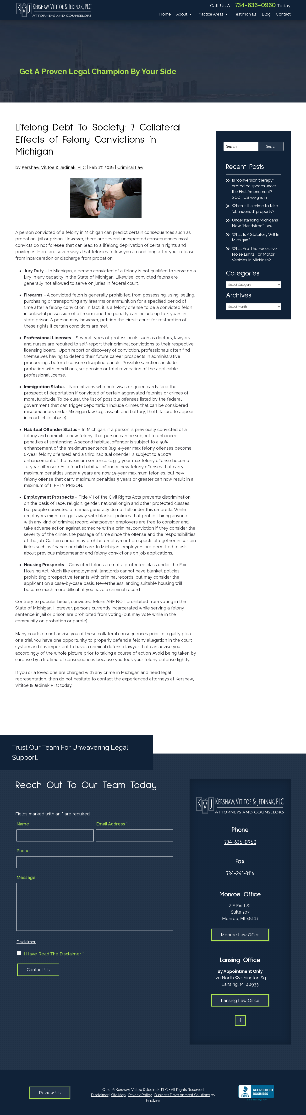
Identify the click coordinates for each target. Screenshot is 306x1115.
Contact (283, 14)
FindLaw (153, 1100)
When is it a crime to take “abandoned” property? (255, 208)
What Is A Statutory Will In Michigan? (255, 237)
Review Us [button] (50, 1092)
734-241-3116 (240, 873)
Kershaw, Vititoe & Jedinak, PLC (54, 167)
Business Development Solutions (182, 1095)
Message (26, 877)
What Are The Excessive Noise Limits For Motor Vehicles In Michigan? (254, 254)
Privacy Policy (140, 1095)
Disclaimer (26, 941)
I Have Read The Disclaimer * (54, 953)
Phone (23, 850)
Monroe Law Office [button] (240, 934)
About (181, 14)
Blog (266, 14)
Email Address (111, 823)
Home (165, 14)
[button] (301, 1080)
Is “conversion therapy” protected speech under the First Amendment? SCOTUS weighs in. (254, 188)
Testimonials (245, 14)
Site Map (118, 1095)
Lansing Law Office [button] (240, 1000)
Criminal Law (130, 167)
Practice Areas (210, 14)
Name (22, 823)
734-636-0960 (255, 5)
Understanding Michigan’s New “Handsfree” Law (255, 223)
